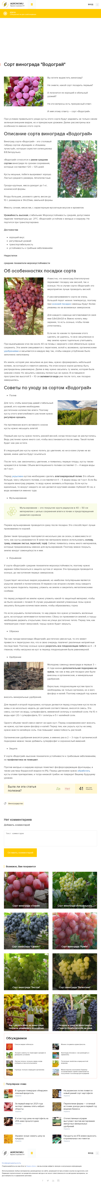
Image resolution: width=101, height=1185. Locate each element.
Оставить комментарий (20, 852)
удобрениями (11, 351)
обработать (84, 770)
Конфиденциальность (11, 1163)
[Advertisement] (50, 37)
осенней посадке (61, 303)
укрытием (18, 476)
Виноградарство (15, 803)
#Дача (23, 13)
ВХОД (91, 4)
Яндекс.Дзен (31, 1166)
